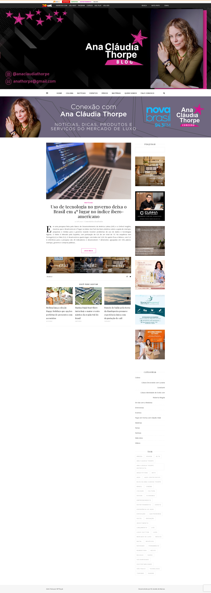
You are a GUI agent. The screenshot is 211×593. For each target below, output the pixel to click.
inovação (150, 518)
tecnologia (155, 568)
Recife (153, 550)
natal (139, 541)
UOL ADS (106, 5)
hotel (139, 518)
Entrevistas (139, 408)
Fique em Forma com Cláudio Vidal (148, 418)
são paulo (141, 568)
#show (149, 456)
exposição (141, 514)
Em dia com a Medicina (143, 402)
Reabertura (142, 550)
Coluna (69, 93)
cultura (151, 491)
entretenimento (144, 505)
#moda (139, 456)
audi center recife (152, 477)
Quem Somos (131, 93)
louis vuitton (143, 532)
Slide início (139, 438)
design (139, 495)
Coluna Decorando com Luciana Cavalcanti (153, 385)
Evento (158, 505)
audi (138, 477)
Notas (137, 428)
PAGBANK (81, 5)
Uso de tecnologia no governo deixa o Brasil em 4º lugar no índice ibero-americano (89, 211)
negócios (150, 541)
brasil (139, 486)
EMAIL (167, 5)
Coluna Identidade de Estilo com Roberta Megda (153, 395)
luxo (155, 532)
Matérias (116, 93)
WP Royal (60, 589)
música (158, 537)
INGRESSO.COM (61, 5)
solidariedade (143, 559)
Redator (50, 277)
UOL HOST (72, 5)
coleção (140, 491)
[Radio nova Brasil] (105, 137)
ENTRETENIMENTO (85, 1)
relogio (140, 555)
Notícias (81, 93)
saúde (150, 555)
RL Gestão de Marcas (158, 589)
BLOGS (96, 1)
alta (158, 456)
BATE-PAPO (156, 5)
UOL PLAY (98, 5)
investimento (142, 523)
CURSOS (90, 5)
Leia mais (88, 251)
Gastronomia (155, 514)
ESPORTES (74, 1)
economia (150, 495)
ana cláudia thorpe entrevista (145, 467)
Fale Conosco (147, 93)
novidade (141, 546)
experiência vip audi (145, 509)
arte (154, 473)
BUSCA (144, 5)
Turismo (140, 573)
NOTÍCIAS (66, 1)
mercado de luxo (144, 537)
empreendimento (144, 500)
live (153, 527)
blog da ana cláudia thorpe (149, 482)
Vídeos (105, 93)
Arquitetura (142, 473)
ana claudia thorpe (145, 461)
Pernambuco (154, 546)
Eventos (94, 93)
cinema (149, 486)
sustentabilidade (144, 564)
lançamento (142, 527)
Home (59, 93)
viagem (151, 573)
